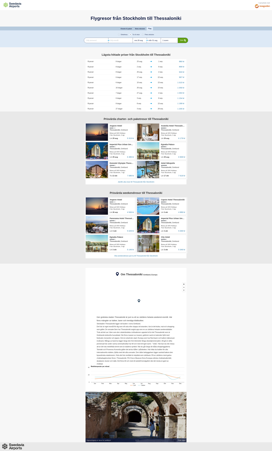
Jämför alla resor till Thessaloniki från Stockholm (136, 182)
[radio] (123, 34)
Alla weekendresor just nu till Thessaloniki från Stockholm (136, 256)
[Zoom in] (183, 284)
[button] (96, 40)
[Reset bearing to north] (183, 290)
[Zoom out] (183, 287)
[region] (136, 297)
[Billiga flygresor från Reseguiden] (262, 6)
